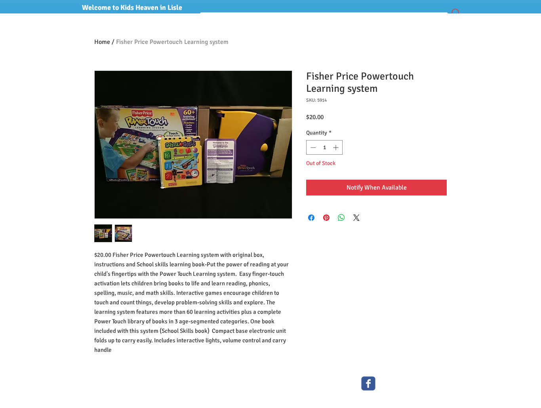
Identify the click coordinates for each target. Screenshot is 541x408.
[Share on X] (356, 217)
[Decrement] (312, 147)
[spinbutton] (324, 147)
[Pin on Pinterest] (326, 217)
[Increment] (336, 147)
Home (102, 42)
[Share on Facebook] (311, 217)
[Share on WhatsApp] (341, 217)
